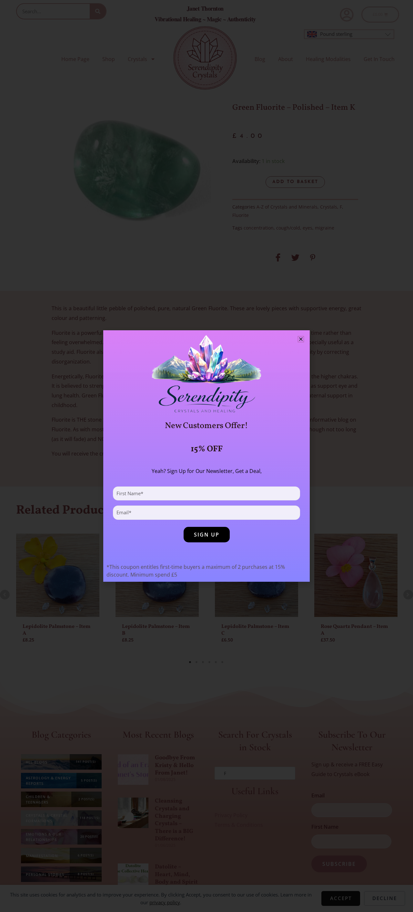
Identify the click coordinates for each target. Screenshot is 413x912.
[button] (300, 339)
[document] (206, 456)
